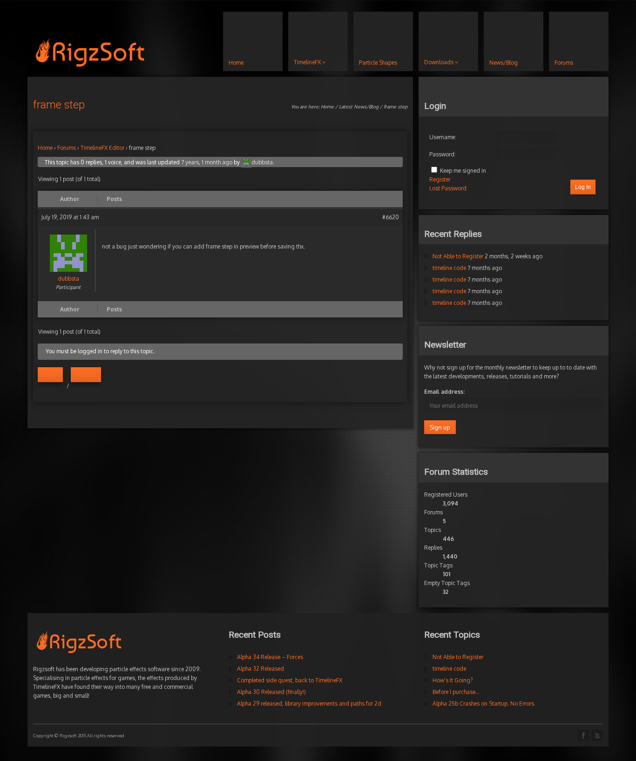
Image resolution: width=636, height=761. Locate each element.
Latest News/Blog (359, 106)
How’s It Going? (453, 680)
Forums (66, 147)
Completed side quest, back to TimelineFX (289, 680)
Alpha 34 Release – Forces (270, 656)
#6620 (390, 217)
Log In (583, 187)
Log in (50, 374)
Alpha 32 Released (260, 668)
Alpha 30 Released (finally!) (271, 691)
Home (327, 106)
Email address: (444, 391)
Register (85, 374)
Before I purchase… (456, 691)
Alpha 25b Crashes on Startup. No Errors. (484, 703)
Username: (442, 137)
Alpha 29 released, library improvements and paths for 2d (309, 703)
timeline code (449, 267)
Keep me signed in (463, 170)
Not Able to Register (458, 256)
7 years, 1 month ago (206, 162)
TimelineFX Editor (102, 147)
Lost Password (448, 188)
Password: (442, 154)
